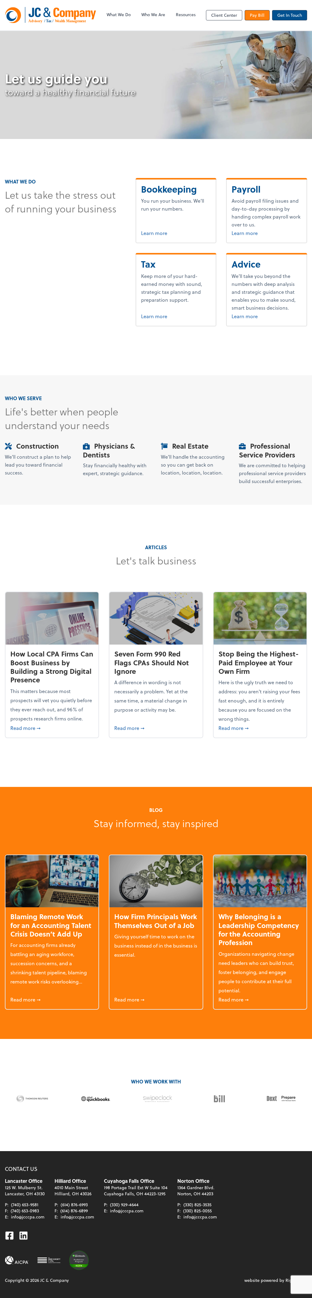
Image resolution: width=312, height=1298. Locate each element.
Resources (186, 14)
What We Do (119, 14)
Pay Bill (257, 15)
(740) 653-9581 (24, 1204)
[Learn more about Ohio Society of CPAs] (49, 1260)
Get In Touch (289, 15)
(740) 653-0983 (25, 1210)
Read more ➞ (52, 727)
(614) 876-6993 (74, 1204)
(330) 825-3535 (197, 1204)
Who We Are (153, 14)
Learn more (176, 232)
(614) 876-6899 (74, 1210)
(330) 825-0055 (197, 1210)
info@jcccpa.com (27, 1217)
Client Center (224, 15)
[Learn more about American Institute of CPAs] (17, 1260)
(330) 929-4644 (124, 1204)
